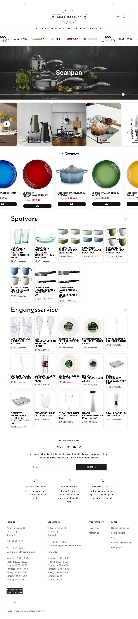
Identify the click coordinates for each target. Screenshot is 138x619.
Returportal (116, 547)
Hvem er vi (94, 528)
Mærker (84, 28)
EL (37, 28)
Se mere (34, 140)
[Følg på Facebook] (7, 602)
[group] (69, 73)
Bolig (61, 28)
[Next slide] (131, 124)
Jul (75, 28)
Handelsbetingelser (120, 528)
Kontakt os (94, 533)
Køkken (45, 28)
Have (68, 28)
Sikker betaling (118, 533)
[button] (117, 94)
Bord (53, 28)
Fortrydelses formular (121, 542)
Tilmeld (91, 467)
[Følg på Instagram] (14, 602)
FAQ (113, 537)
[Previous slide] (6, 124)
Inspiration (96, 28)
